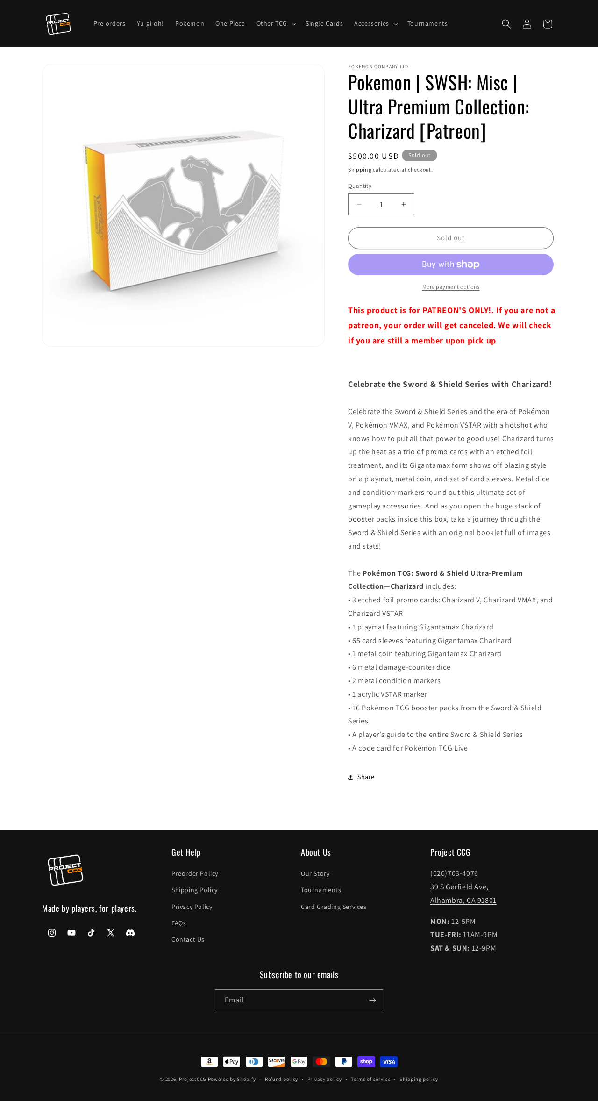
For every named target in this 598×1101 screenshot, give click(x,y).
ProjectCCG (192, 1079)
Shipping (360, 169)
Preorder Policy (194, 873)
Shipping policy (418, 1079)
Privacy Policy (191, 906)
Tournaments (321, 890)
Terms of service (370, 1079)
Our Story (315, 873)
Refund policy (281, 1079)
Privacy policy (324, 1079)
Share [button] (366, 776)
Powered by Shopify (232, 1079)
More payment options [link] (451, 286)
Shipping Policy (194, 890)
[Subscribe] (372, 1000)
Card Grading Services (334, 906)
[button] (275, 23)
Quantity (359, 186)
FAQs (178, 923)
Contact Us (188, 939)
